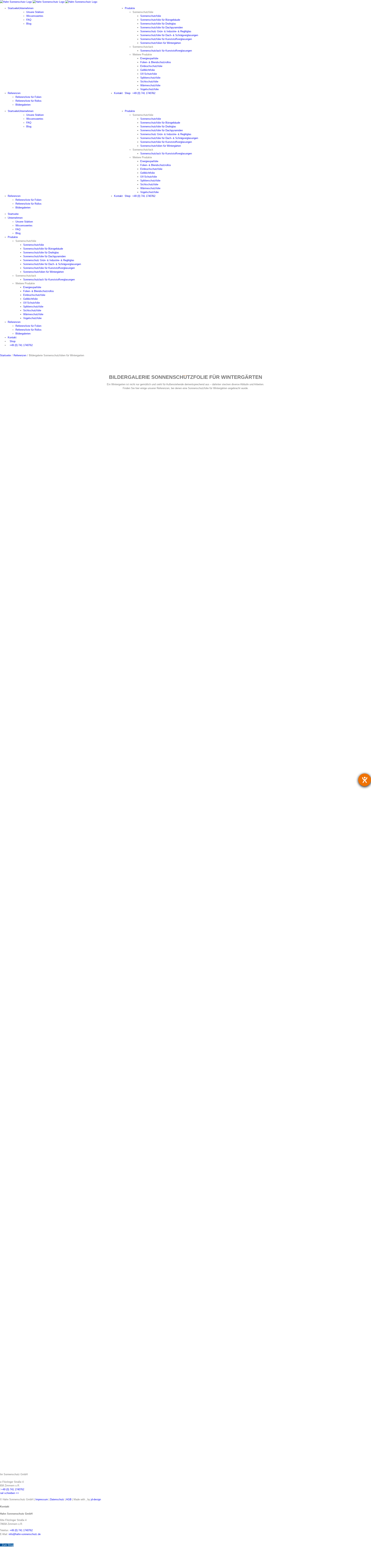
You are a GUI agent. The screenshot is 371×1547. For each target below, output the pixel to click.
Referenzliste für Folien (28, 97)
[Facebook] (1, 1541)
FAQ (28, 19)
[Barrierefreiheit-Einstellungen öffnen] (364, 780)
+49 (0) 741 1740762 (12, 1489)
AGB (68, 1499)
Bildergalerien (23, 104)
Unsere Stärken (35, 12)
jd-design (96, 1499)
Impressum (41, 1499)
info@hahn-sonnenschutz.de (25, 1534)
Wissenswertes (34, 15)
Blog (28, 23)
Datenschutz (57, 1499)
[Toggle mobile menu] (1, 351)
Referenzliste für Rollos (28, 100)
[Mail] (5, 1541)
